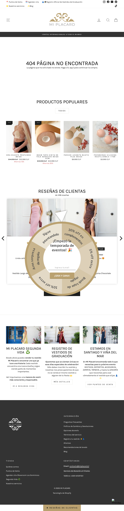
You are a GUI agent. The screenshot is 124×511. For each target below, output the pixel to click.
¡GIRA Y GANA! (62, 275)
